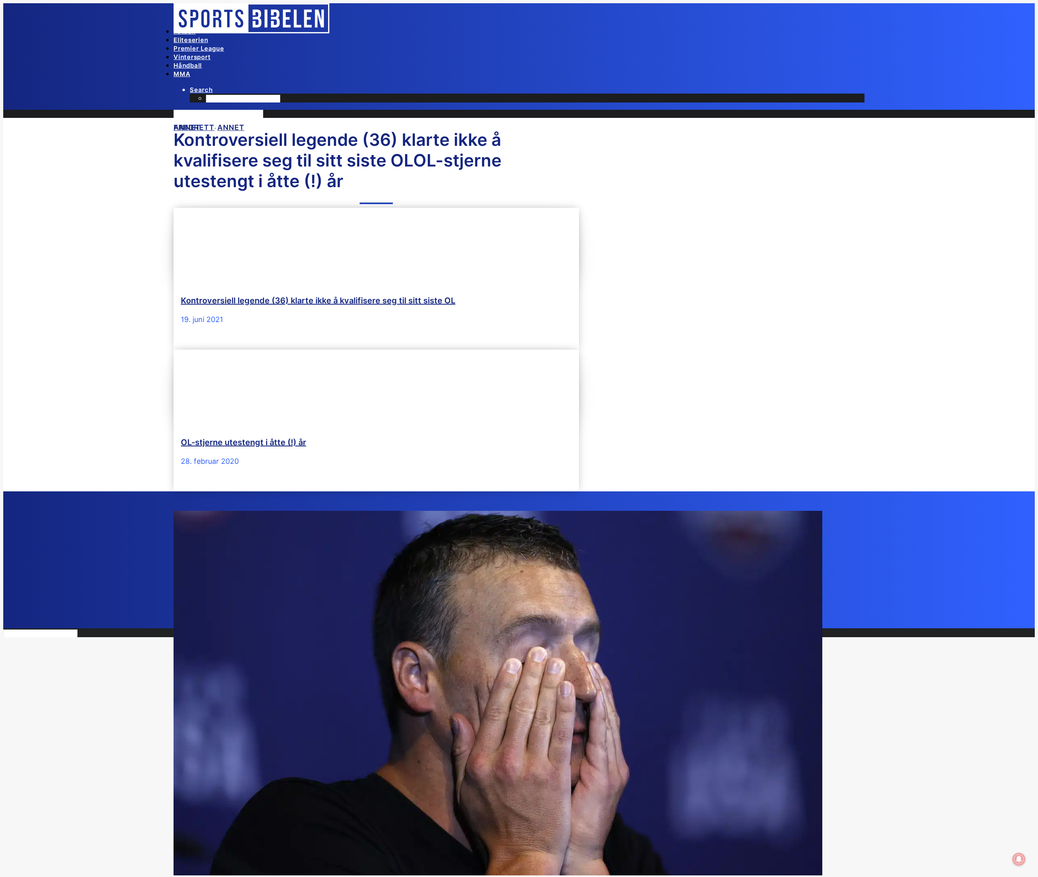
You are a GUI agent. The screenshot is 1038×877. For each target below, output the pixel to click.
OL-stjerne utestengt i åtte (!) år (243, 442)
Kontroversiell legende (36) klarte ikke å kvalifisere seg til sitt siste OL (318, 300)
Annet (230, 127)
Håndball (188, 65)
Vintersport (192, 57)
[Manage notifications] (1018, 859)
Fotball (184, 31)
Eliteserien (191, 40)
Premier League (199, 48)
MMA (182, 74)
